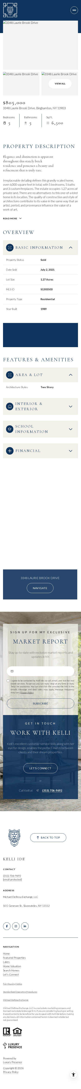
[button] (40, 768)
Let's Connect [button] (11, 974)
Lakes (6, 961)
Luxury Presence (12, 1062)
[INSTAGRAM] (16, 926)
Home (6, 953)
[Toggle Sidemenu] (74, 10)
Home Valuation (12, 966)
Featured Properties (14, 957)
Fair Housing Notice (12, 983)
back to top (50, 837)
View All (60, 83)
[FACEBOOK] (7, 926)
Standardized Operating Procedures (20, 991)
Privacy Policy (26, 692)
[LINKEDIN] (25, 926)
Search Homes (11, 970)
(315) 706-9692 (52, 790)
